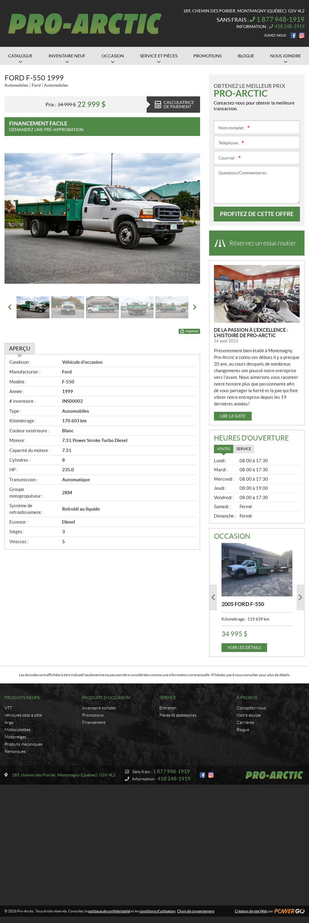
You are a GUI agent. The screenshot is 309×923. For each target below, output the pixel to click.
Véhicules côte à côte (23, 715)
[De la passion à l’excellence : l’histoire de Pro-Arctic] (257, 294)
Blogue (243, 729)
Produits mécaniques (24, 744)
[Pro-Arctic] (85, 23)
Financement (94, 722)
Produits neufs (22, 697)
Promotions (93, 715)
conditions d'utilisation (157, 911)
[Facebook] (293, 35)
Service (167, 697)
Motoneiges (15, 736)
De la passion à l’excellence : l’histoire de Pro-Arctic (251, 332)
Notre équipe (249, 715)
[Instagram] (301, 35)
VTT (8, 707)
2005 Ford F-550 (242, 604)
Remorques (15, 751)
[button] (16, 218)
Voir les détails (244, 647)
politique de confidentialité (109, 911)
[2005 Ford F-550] (256, 569)
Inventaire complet (99, 707)
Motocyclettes (17, 729)
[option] (102, 218)
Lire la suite (233, 416)
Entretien (168, 707)
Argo (9, 722)
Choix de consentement (195, 911)
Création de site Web (251, 911)
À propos (247, 697)
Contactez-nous (251, 707)
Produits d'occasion (106, 697)
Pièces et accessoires (177, 715)
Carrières (245, 722)
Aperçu (19, 348)
